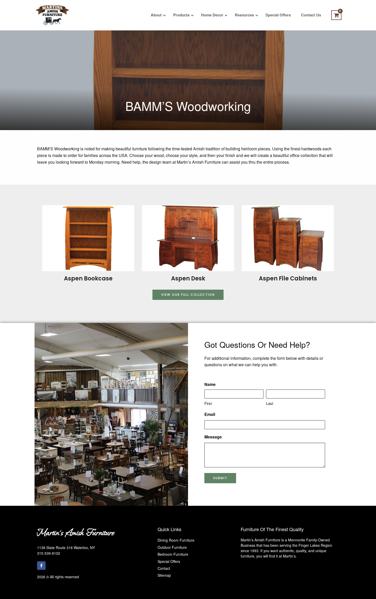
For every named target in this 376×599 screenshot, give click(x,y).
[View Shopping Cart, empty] (336, 15)
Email (209, 414)
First (208, 403)
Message (213, 437)
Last (269, 403)
